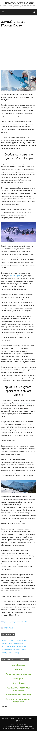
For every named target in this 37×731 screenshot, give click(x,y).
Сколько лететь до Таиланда (12, 643)
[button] (34, 12)
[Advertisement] (18, 50)
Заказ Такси (19, 683)
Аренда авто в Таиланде (10, 653)
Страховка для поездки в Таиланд (14, 650)
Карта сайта (18, 721)
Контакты (31, 718)
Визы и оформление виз (18, 718)
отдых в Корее (14, 276)
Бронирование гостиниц (18, 695)
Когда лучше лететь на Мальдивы (14, 646)
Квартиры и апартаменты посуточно (18, 700)
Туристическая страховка (18, 674)
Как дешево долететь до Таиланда (14, 640)
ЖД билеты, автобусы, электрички (18, 689)
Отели (18, 669)
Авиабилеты (18, 665)
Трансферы (18, 679)
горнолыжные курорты (24, 403)
